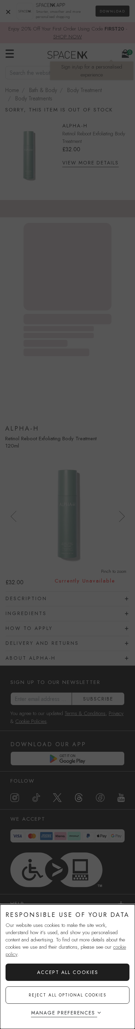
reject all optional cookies (68, 995)
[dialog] (67, 966)
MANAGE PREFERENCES (63, 1012)
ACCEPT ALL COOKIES (67, 972)
